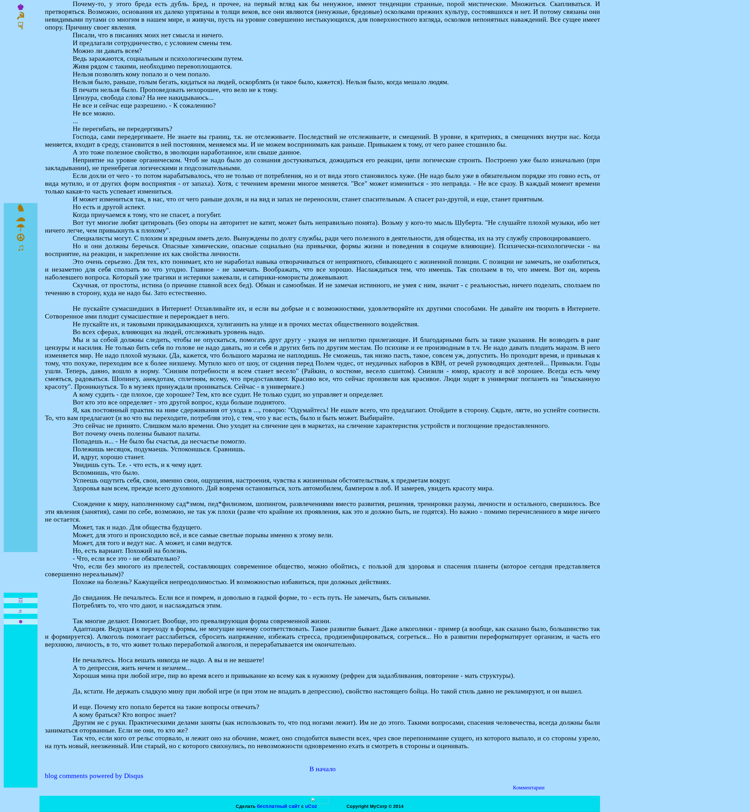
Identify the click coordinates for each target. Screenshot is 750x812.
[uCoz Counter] (319, 802)
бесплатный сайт (278, 806)
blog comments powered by (94, 776)
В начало (322, 769)
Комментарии (529, 787)
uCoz (311, 806)
